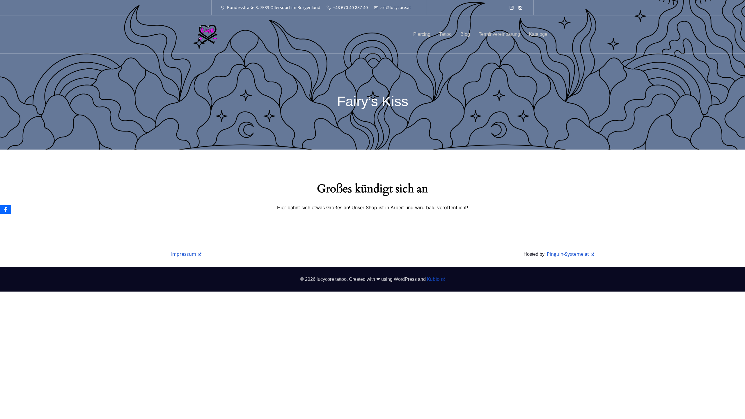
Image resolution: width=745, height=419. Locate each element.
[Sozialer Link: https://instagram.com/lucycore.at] (520, 7)
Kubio (433, 279)
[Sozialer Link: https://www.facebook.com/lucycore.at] (511, 7)
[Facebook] (5, 209)
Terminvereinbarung (499, 34)
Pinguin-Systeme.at (568, 254)
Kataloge (538, 34)
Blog (465, 34)
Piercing (421, 34)
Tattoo (445, 34)
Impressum (183, 254)
